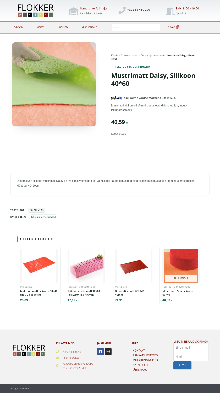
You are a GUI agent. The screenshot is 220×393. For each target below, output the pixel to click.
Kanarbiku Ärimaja (93, 8)
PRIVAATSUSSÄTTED (145, 355)
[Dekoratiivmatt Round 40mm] (133, 267)
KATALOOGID (141, 365)
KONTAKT (139, 350)
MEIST (40, 27)
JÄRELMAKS (140, 370)
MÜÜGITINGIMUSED (145, 360)
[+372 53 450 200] (122, 10)
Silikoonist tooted (129, 55)
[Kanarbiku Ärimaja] (73, 11)
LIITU (182, 365)
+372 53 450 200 (138, 10)
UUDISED (62, 27)
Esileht (114, 55)
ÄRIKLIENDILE (89, 27)
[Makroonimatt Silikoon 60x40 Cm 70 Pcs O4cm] (39, 267)
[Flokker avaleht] (37, 11)
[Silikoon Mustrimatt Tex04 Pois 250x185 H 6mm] (86, 267)
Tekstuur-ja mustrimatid (152, 55)
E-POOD (18, 27)
